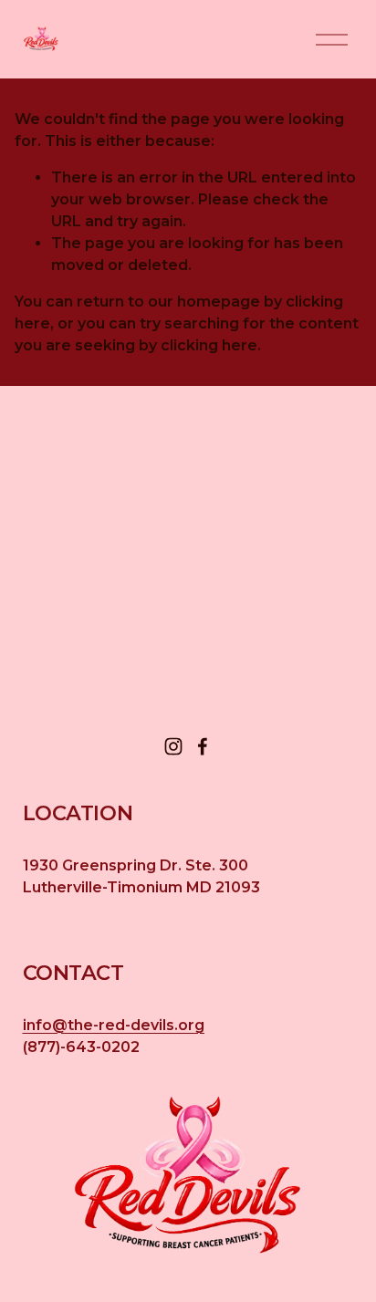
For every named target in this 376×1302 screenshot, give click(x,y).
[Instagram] (173, 746)
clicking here (209, 345)
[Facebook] (202, 746)
